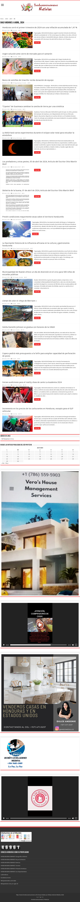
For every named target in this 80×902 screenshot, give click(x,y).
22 (7, 459)
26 (51, 459)
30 (18, 461)
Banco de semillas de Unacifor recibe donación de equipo (28, 80)
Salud (13, 330)
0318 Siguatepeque (17, 83)
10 (29, 454)
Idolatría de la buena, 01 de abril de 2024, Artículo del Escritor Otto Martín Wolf (38, 190)
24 (29, 459)
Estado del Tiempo (17, 219)
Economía (14, 30)
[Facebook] (39, 897)
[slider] (38, 644)
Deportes (14, 109)
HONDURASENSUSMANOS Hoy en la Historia (13, 859)
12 (51, 454)
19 (51, 456)
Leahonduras (4, 874)
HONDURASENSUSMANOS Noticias (10, 862)
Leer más (37, 42)
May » (7, 463)
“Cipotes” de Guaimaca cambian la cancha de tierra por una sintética (33, 106)
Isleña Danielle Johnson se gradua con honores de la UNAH (28, 327)
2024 (6, 18)
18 (40, 456)
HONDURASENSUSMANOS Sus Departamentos (14, 871)
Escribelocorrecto (6, 877)
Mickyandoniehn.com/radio (8, 880)
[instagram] (43, 897)
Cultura (14, 248)
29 (7, 461)
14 (73, 454)
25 (40, 459)
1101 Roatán (15, 277)
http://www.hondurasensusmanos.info (27, 895)
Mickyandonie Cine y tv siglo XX (9, 883)
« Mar (3, 463)
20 (62, 456)
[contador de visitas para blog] (10, 847)
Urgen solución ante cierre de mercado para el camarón (27, 54)
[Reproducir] (4, 645)
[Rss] (37, 897)
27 (62, 459)
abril (11, 18)
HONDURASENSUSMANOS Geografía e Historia (14, 856)
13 (62, 454)
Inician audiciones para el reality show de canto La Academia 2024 (32, 382)
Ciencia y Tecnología (17, 138)
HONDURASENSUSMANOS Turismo (10, 865)
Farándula (14, 385)
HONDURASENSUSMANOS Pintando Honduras (13, 868)
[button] (40, 625)
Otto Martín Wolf (16, 167)
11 (40, 454)
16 (18, 456)
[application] (40, 625)
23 (18, 459)
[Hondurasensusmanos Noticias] (40, 6)
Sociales (24, 83)
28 (73, 459)
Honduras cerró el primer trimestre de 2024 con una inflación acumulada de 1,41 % (39, 27)
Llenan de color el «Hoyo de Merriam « (19, 301)
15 (7, 456)
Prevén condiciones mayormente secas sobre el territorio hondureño (33, 217)
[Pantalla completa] (76, 645)
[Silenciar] (73, 645)
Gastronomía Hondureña (22, 248)
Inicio (2, 18)
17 (29, 456)
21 (73, 456)
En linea (7, 439)
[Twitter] (41, 897)
